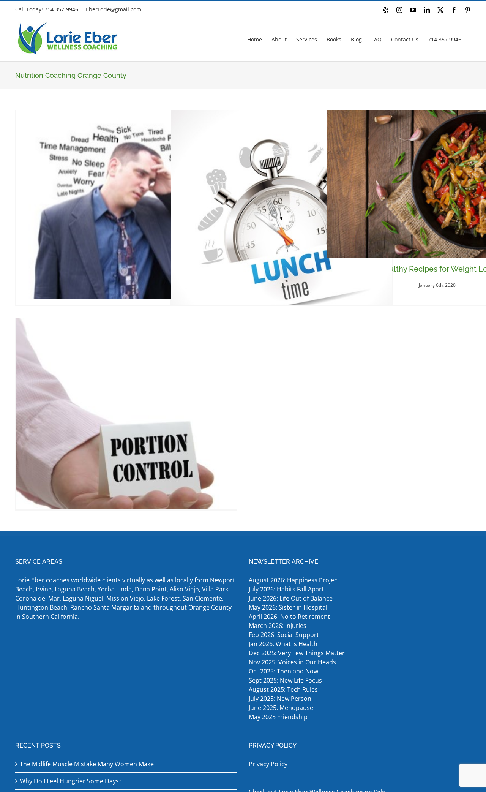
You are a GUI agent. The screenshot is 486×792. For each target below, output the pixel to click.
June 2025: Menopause (282, 707)
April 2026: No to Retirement (290, 616)
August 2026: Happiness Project (294, 580)
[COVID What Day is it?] (281, 223)
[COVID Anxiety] (126, 204)
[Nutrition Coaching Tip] (126, 428)
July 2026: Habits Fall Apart (286, 589)
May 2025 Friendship (278, 717)
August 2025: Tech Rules (283, 689)
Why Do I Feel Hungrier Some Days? (71, 781)
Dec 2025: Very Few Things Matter (297, 653)
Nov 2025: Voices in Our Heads (292, 662)
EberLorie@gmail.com (113, 9)
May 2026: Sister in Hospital (289, 607)
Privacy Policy (268, 764)
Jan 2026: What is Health (283, 644)
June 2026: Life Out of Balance (291, 598)
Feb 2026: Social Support (284, 635)
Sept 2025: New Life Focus (285, 680)
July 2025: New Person (280, 698)
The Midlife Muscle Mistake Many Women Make (87, 764)
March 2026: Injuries (277, 625)
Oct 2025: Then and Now (283, 671)
